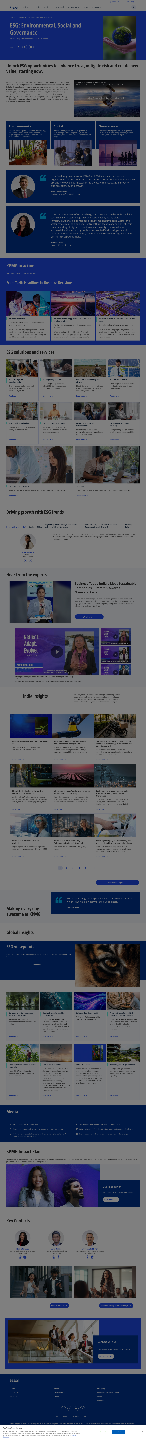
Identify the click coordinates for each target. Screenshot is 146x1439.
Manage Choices (104, 1431)
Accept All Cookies (119, 1431)
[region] (73, 1432)
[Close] (143, 1431)
